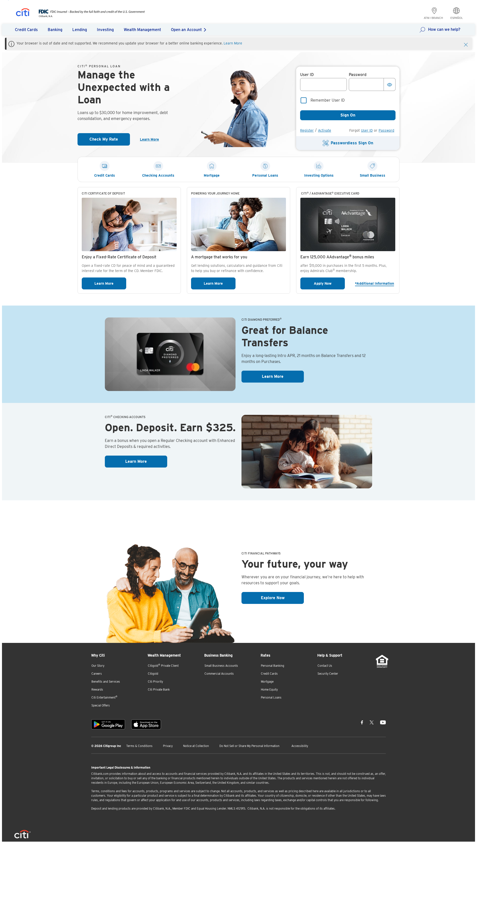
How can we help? (444, 29)
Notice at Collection (196, 746)
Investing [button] (105, 29)
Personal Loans (271, 697)
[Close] (466, 44)
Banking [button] (55, 29)
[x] (371, 722)
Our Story (97, 665)
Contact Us (325, 665)
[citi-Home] (23, 13)
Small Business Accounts (221, 665)
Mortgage (267, 681)
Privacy (168, 746)
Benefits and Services (105, 681)
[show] (390, 84)
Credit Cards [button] (26, 29)
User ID (367, 130)
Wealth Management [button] (142, 29)
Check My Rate (109, 141)
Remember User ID (328, 100)
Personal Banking (272, 665)
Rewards (97, 689)
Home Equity (269, 689)
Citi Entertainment (104, 697)
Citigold (153, 673)
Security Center (328, 673)
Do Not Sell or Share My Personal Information (249, 746)
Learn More (233, 43)
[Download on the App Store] (146, 724)
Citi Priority (155, 681)
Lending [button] (79, 29)
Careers (96, 673)
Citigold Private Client (163, 665)
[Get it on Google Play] (108, 724)
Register (307, 130)
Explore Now (282, 597)
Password (386, 130)
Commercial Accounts (219, 673)
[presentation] (87, 16)
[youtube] (383, 722)
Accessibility (299, 746)
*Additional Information (375, 283)
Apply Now (329, 283)
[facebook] (362, 722)
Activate (324, 130)
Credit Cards (269, 673)
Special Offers (100, 705)
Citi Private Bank (159, 689)
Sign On (347, 115)
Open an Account (186, 29)
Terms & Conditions (139, 746)
